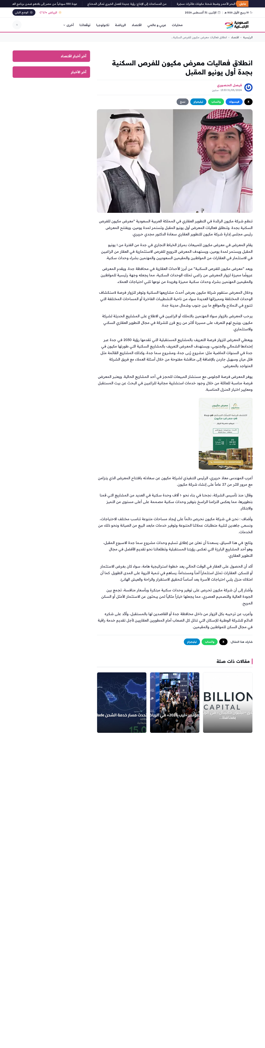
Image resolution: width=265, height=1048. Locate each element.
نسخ (182, 101)
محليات (177, 25)
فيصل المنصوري (229, 85)
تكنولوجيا (102, 25)
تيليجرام (198, 101)
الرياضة (120, 25)
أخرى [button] (70, 25)
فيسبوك (234, 101)
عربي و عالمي (156, 25)
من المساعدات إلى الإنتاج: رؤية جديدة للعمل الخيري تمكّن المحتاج (133, 3)
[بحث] (17, 24)
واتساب (216, 101)
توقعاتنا (85, 25)
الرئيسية (248, 37)
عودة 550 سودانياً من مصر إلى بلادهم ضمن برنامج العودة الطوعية (45, 3)
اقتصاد (137, 25)
